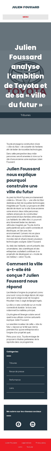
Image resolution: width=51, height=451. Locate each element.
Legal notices (26, 443)
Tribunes (26, 115)
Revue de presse (16, 371)
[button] (18, 424)
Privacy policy (41, 443)
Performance (15, 380)
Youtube (30, 447)
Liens (11, 388)
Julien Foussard (11, 443)
